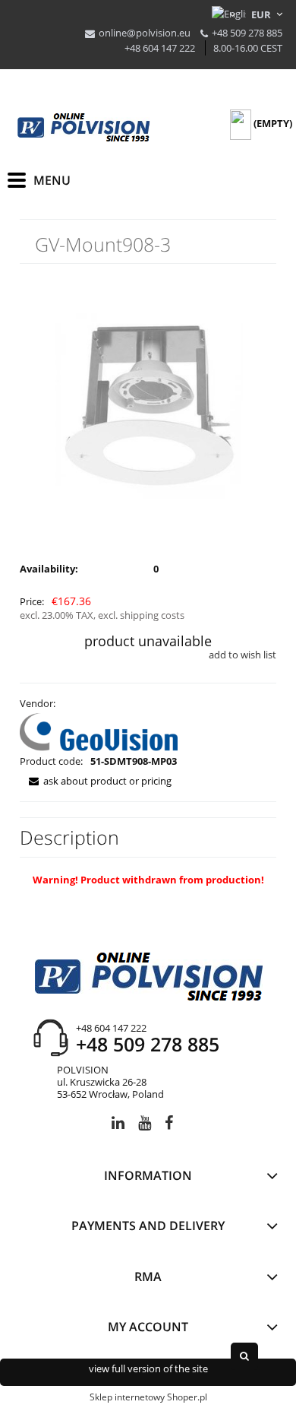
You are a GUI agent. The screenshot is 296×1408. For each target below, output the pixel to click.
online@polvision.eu (145, 33)
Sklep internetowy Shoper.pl (148, 1397)
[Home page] (83, 127)
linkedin (118, 1125)
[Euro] (261, 14)
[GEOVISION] (99, 730)
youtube (144, 1125)
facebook (169, 1125)
